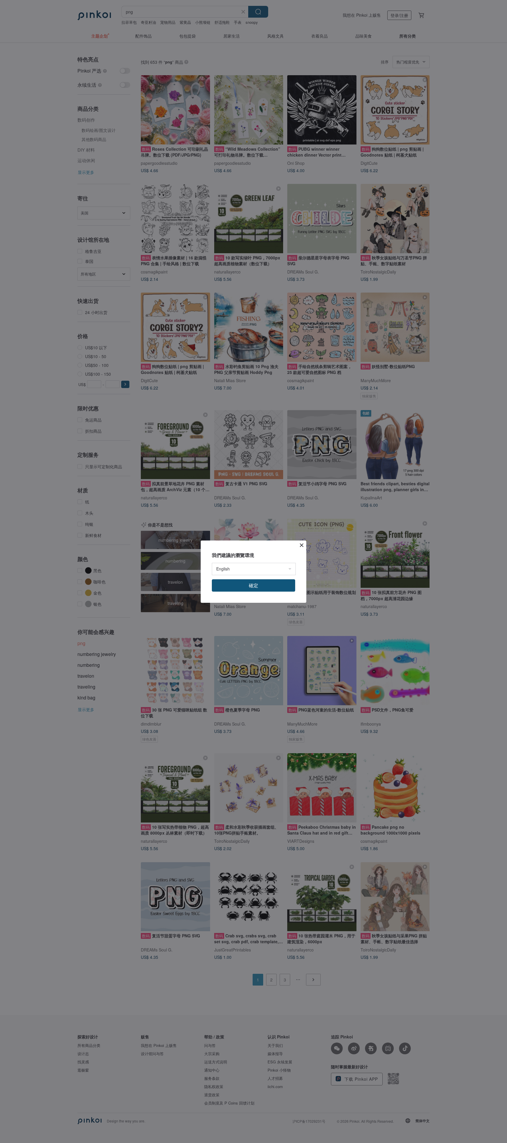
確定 (253, 585)
